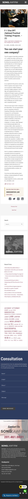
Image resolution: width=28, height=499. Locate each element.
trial (6, 333)
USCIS (10, 333)
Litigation (6, 321)
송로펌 (18, 338)
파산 (15, 340)
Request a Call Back (12, 495)
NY (19, 324)
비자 (12, 338)
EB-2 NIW (10, 310)
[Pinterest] (18, 199)
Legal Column (11, 41)
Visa (13, 333)
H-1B (14, 310)
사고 (15, 338)
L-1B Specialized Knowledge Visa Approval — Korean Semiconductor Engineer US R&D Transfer (13, 276)
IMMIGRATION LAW (13, 192)
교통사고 (15, 335)
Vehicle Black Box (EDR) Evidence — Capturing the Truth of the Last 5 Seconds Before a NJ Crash (13, 269)
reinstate (11, 326)
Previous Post (14, 206)
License (17, 319)
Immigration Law (18, 41)
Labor (6, 317)
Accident (7, 308)
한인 (18, 340)
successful (10, 328)
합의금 (20, 340)
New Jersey (15, 321)
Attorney (16, 308)
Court (6, 310)
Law (11, 316)
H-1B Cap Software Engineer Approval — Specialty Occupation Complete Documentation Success (13, 288)
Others (5, 41)
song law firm (18, 326)
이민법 (11, 340)
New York (7, 324)
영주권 (5, 340)
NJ (12, 324)
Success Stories (11, 331)
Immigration (9, 312)
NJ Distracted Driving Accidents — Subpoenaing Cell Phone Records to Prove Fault (13, 282)
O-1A (22, 324)
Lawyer (17, 317)
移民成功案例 (7, 335)
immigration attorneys (10, 314)
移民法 (11, 335)
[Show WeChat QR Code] (25, 491)
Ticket (20, 331)
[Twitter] (14, 199)
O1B (5, 326)
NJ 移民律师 (16, 324)
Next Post (14, 210)
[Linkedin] (22, 199)
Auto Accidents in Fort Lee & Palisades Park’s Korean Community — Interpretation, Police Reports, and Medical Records (13, 294)
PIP (7, 326)
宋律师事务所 (19, 333)
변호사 (7, 338)
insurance (18, 314)
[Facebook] (10, 199)
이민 (9, 340)
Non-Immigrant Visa (8, 42)
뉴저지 (20, 335)
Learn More (9, 194)
